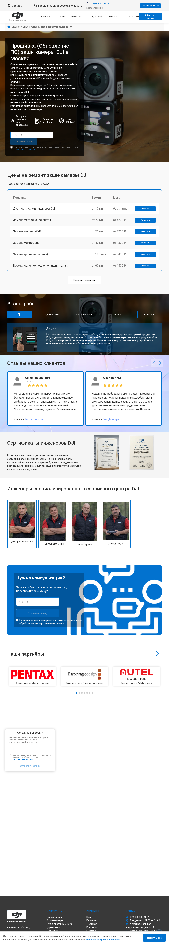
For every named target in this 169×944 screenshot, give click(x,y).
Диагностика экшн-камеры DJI (34, 208)
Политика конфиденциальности (103, 939)
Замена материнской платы (32, 220)
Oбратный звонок (150, 16)
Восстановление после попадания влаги (40, 265)
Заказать (145, 209)
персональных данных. (24, 150)
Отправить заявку (24, 141)
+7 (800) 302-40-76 (100, 3)
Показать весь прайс (84, 280)
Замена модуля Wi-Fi (27, 231)
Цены (62, 17)
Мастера (114, 17)
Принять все (154, 937)
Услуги (44, 17)
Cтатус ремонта (150, 6)
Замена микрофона (26, 242)
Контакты (134, 17)
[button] (154, 363)
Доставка (97, 17)
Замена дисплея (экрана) (30, 254)
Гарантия (76, 17)
